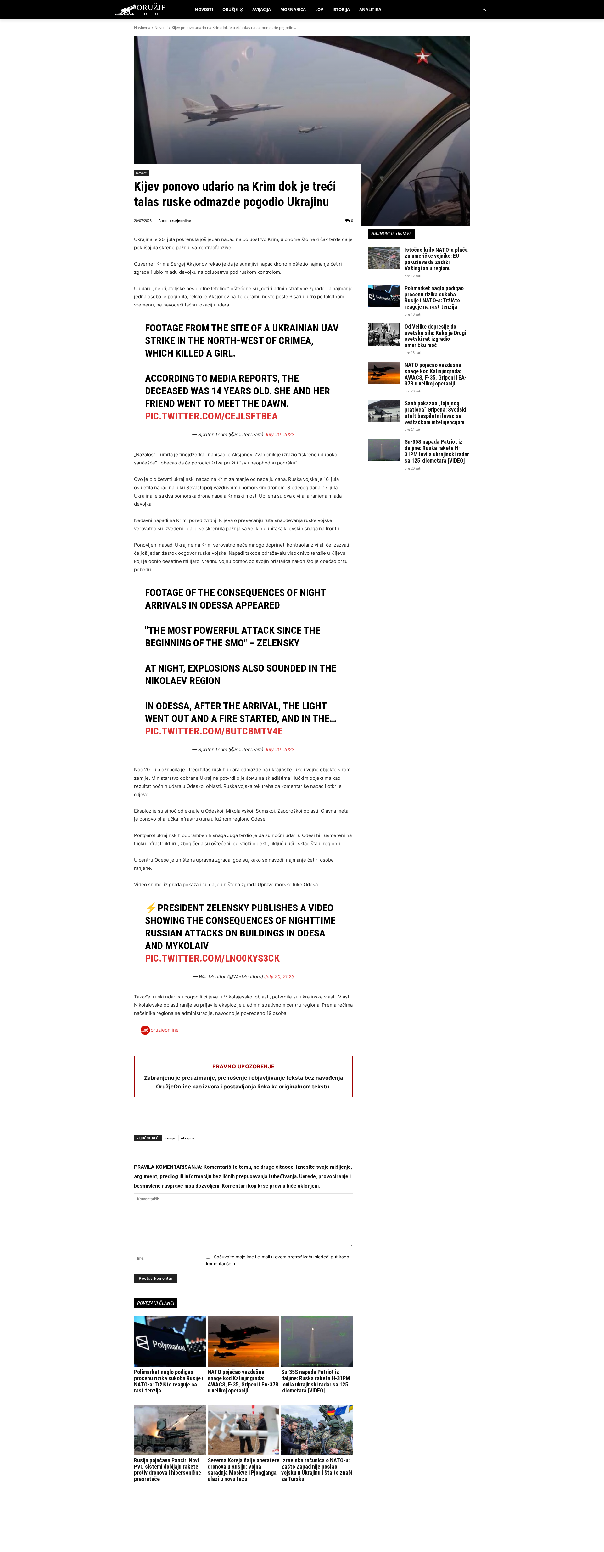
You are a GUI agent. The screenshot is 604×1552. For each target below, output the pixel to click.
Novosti (161, 27)
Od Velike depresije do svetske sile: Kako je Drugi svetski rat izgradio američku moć (435, 335)
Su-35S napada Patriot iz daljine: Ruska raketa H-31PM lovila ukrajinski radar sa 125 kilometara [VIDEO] (315, 1381)
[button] (484, 9)
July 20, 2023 (280, 434)
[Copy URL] (227, 1118)
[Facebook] (140, 1118)
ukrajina (187, 1138)
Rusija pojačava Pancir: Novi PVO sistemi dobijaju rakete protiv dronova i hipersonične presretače (167, 1469)
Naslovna (142, 27)
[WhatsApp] (169, 1118)
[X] (154, 1118)
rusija (170, 1138)
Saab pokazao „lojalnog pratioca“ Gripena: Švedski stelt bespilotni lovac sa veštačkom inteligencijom (435, 412)
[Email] (183, 1118)
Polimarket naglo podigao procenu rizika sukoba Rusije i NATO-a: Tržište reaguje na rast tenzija (168, 1381)
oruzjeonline (180, 220)
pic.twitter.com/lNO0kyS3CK (212, 958)
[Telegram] (198, 1118)
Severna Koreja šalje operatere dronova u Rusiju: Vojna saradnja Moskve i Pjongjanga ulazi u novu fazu (243, 1469)
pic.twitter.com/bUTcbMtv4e (214, 731)
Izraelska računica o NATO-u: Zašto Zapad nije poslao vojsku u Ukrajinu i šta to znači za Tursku (316, 1469)
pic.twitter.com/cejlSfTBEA (211, 416)
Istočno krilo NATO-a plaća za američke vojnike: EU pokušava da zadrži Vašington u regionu (436, 259)
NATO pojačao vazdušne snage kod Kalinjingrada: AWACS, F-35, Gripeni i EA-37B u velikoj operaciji (243, 1381)
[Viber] (212, 1118)
